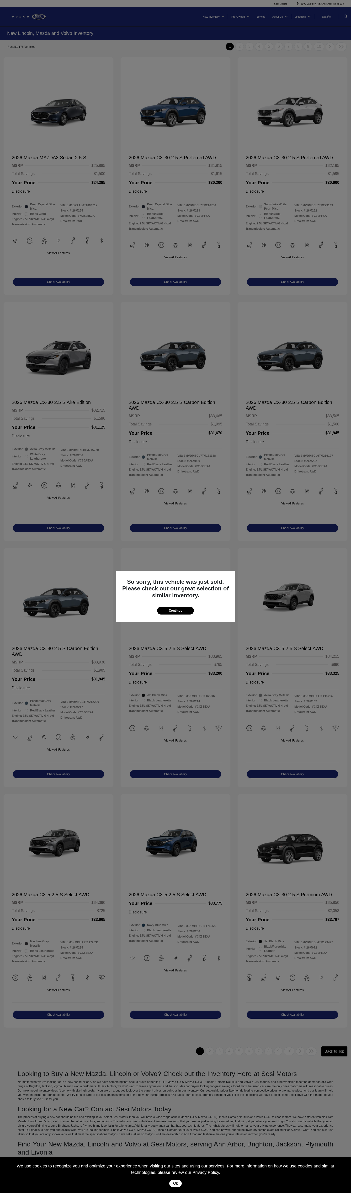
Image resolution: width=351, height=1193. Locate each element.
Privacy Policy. (206, 1172)
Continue (175, 610)
